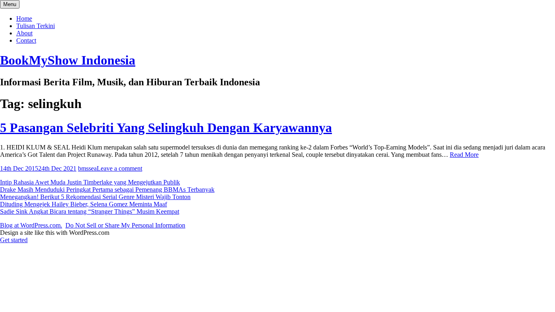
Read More (464, 154)
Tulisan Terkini (35, 25)
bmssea (87, 168)
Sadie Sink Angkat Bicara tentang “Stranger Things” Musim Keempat (89, 211)
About (24, 33)
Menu (9, 4)
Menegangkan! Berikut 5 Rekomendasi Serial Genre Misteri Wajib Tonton (95, 196)
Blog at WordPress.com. (31, 225)
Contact (26, 40)
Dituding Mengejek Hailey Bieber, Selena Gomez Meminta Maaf (83, 204)
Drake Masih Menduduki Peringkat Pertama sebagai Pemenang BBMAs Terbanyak (107, 189)
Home (24, 18)
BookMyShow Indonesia (67, 60)
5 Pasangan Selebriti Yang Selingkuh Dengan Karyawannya (166, 127)
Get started (14, 239)
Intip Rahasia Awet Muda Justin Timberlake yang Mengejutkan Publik (90, 182)
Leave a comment (119, 168)
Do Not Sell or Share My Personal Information (125, 225)
